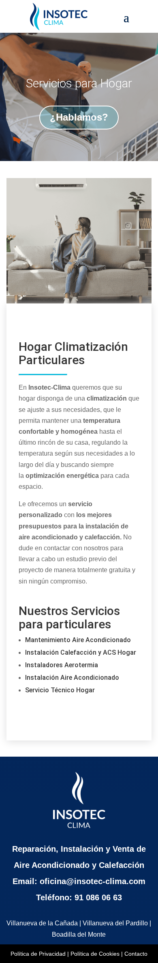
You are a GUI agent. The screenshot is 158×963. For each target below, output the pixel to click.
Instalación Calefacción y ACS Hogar (80, 652)
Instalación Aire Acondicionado (72, 677)
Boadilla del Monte (79, 934)
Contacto (135, 953)
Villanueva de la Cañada (42, 923)
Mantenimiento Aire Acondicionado (78, 640)
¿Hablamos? (79, 117)
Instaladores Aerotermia (61, 665)
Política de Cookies (95, 953)
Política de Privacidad (38, 953)
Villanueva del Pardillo (115, 923)
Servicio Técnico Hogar (60, 690)
